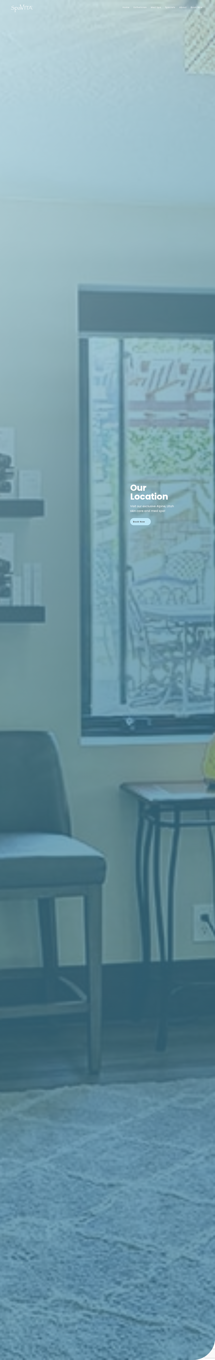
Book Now (139, 521)
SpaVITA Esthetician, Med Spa (22, 8)
